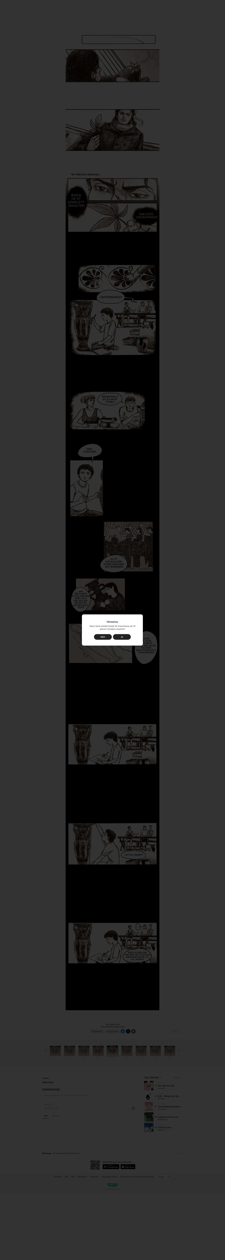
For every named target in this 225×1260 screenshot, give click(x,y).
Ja (122, 637)
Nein (103, 637)
